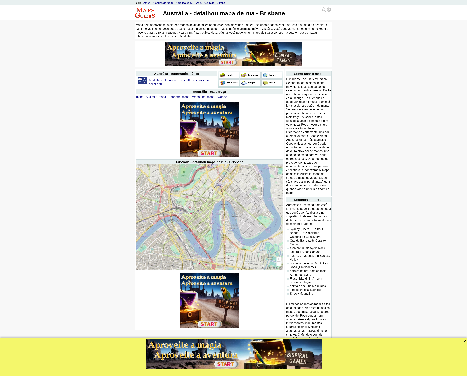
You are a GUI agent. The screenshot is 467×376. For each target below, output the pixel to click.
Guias (272, 82)
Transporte (253, 75)
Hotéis (229, 75)
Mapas (272, 75)
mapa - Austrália (146, 96)
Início (138, 2)
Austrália (209, 2)
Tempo (251, 82)
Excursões (232, 82)
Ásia (199, 2)
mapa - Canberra (170, 96)
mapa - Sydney (217, 96)
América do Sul (185, 2)
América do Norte (163, 2)
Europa (221, 2)
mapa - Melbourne (194, 96)
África (146, 2)
